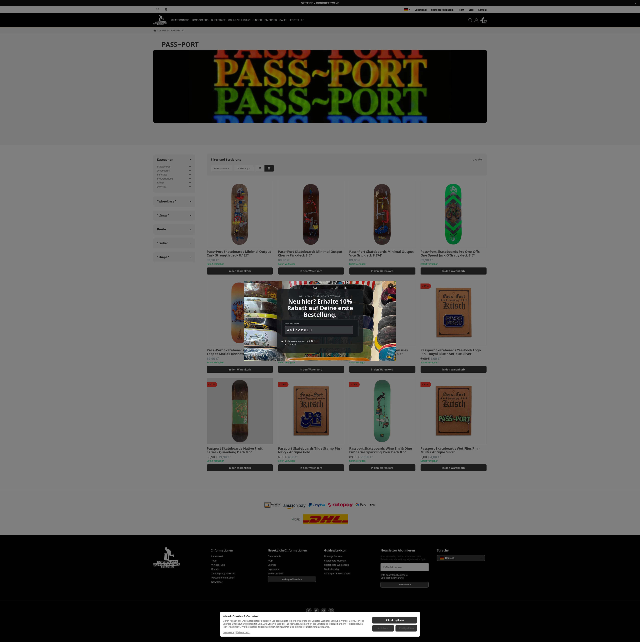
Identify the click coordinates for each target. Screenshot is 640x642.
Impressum (228, 632)
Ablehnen (383, 628)
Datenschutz (243, 632)
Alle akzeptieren (395, 620)
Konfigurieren (406, 628)
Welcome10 (299, 330)
